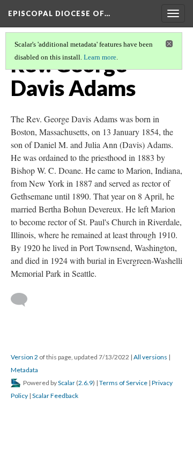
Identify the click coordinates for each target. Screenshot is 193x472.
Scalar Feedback (55, 396)
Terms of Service (123, 383)
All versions (150, 357)
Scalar (66, 383)
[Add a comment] (24, 300)
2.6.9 (85, 383)
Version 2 (24, 357)
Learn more (100, 57)
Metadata (24, 370)
